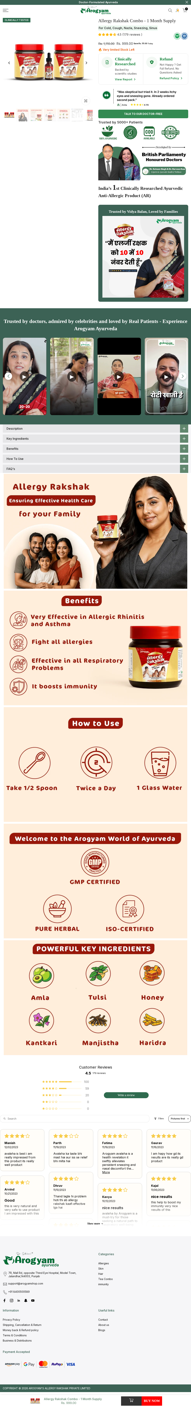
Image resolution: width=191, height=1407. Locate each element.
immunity (103, 1284)
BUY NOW (152, 1401)
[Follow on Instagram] (11, 1300)
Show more (93, 1223)
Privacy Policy (11, 1319)
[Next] (86, 63)
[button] (107, 34)
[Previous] (9, 63)
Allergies (103, 1263)
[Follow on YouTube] (33, 1300)
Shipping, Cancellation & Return (22, 1324)
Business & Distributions (17, 1340)
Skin (101, 1268)
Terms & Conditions (15, 1335)
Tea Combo (105, 1279)
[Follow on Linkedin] (18, 1300)
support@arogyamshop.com (25, 1283)
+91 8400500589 (19, 1291)
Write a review (126, 1095)
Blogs (101, 1330)
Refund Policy (170, 78)
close (4, 2)
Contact (103, 1319)
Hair (100, 1273)
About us (103, 1324)
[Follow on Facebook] (4, 1300)
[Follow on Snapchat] (25, 1300)
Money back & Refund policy (21, 1330)
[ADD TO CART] (131, 1401)
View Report (124, 79)
